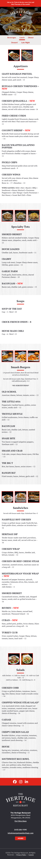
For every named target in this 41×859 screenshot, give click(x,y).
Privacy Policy (21, 855)
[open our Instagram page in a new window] (20, 781)
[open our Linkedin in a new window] (26, 781)
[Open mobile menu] (36, 9)
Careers (31, 855)
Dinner (31, 37)
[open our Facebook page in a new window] (15, 781)
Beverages (11, 37)
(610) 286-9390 (20, 829)
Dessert (14, 42)
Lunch (22, 37)
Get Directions (21, 821)
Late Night (25, 42)
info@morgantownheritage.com (20, 833)
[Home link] (20, 799)
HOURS (20, 838)
